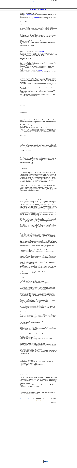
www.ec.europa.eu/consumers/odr (38, 157)
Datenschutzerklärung (41, 51)
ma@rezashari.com (41, 20)
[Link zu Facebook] (55, 467)
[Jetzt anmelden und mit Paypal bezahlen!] (46, 461)
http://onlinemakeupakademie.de (28, 14)
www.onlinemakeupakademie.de (53, 26)
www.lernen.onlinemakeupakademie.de (34, 17)
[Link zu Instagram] (56, 467)
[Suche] (47, 10)
